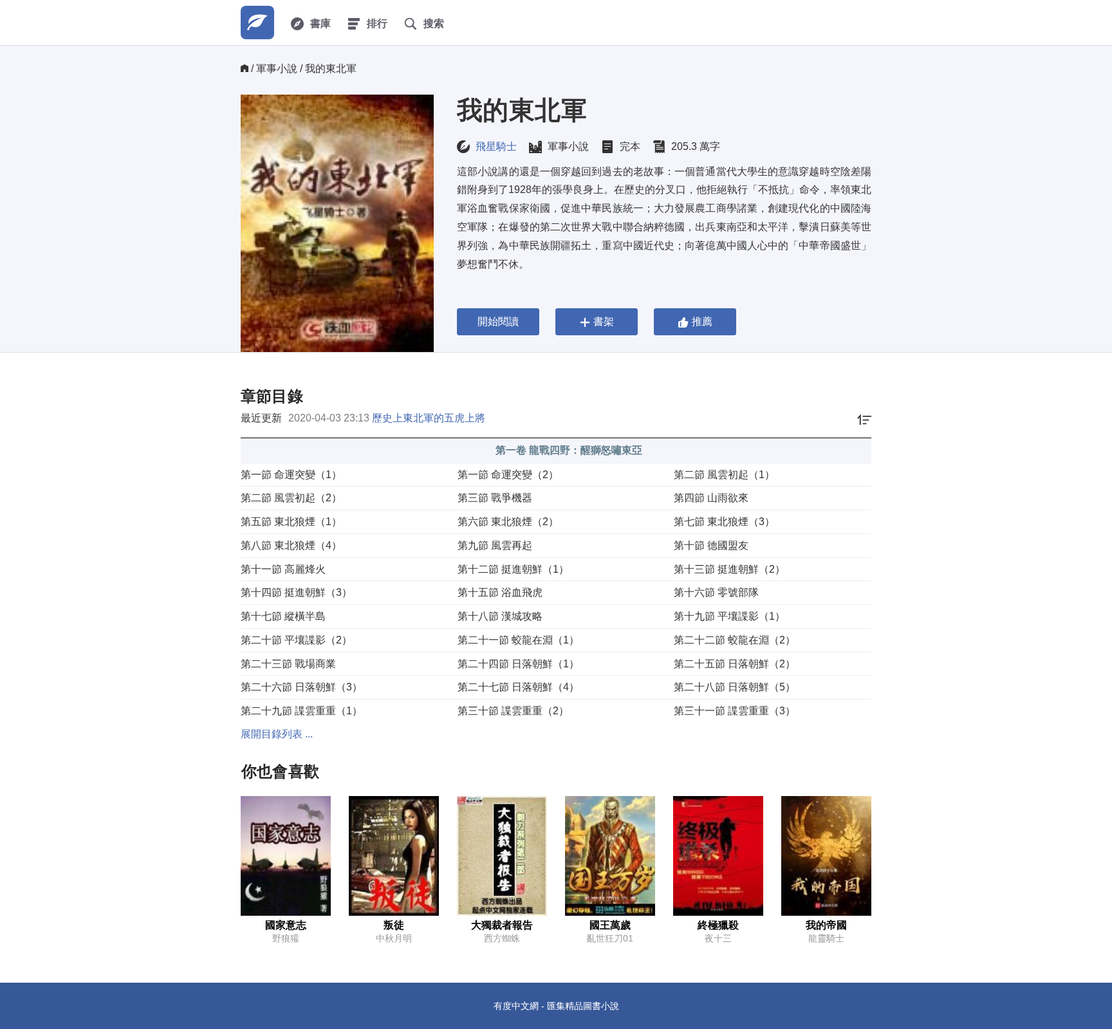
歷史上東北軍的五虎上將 (428, 418)
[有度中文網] (257, 22)
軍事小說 (276, 68)
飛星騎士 (496, 146)
